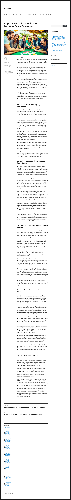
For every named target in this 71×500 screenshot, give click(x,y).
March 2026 (7, 433)
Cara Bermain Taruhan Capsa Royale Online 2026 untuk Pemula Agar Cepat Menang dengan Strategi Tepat (58, 38)
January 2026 (7, 435)
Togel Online (7, 485)
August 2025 (7, 441)
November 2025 (8, 438)
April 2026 (7, 432)
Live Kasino (35, 14)
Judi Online (29, 14)
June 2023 (7, 466)
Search (52, 24)
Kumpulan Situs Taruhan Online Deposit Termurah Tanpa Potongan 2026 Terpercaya (59, 45)
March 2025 (7, 447)
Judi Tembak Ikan (50, 14)
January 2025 (7, 449)
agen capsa (6, 65)
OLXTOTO (13, 493)
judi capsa (10, 73)
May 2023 (7, 467)
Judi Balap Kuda (7, 14)
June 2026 (7, 430)
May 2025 (7, 445)
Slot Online (42, 14)
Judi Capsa (22, 14)
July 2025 (6, 442)
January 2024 (7, 463)
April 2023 (7, 468)
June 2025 (7, 444)
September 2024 (8, 454)
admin (5, 60)
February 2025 (7, 448)
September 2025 (8, 440)
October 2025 (7, 439)
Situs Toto (53, 65)
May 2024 (7, 459)
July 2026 (7, 428)
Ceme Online (16, 14)
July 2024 (6, 456)
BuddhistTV (9, 8)
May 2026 (7, 431)
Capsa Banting (9, 66)
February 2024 (7, 462)
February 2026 (7, 434)
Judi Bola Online (8, 478)
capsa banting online (8, 67)
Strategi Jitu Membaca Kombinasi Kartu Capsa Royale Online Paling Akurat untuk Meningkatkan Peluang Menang (59, 35)
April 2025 (7, 446)
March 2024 (7, 461)
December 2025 (8, 437)
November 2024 (8, 452)
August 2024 (7, 455)
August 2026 (7, 427)
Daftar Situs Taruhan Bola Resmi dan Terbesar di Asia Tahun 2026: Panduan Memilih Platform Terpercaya (59, 49)
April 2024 (7, 460)
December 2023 (8, 464)
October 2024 (7, 453)
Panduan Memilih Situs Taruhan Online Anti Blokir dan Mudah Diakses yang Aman (59, 42)
